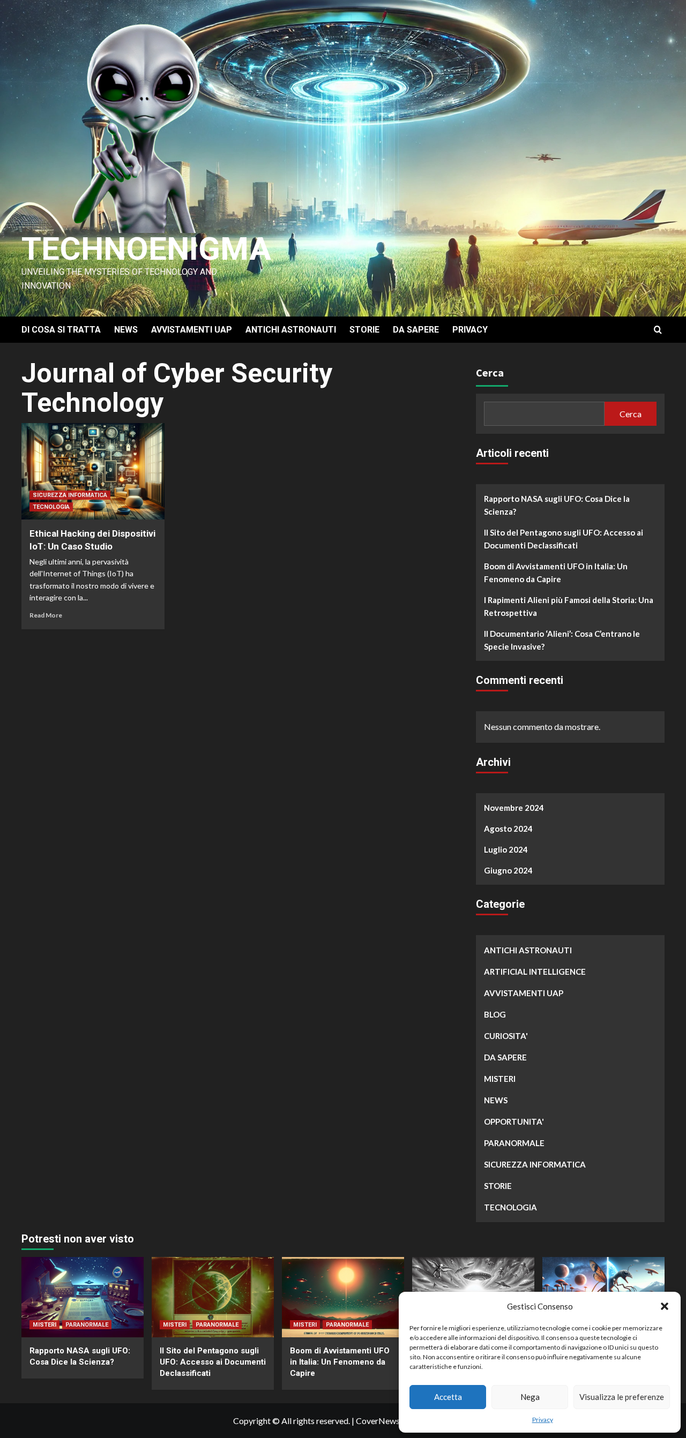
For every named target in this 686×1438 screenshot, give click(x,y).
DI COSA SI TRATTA (61, 330)
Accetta (448, 1397)
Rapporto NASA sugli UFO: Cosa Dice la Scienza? (557, 505)
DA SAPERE (416, 330)
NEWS (126, 330)
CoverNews (378, 1421)
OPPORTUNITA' (514, 1121)
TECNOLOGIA (51, 506)
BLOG (495, 1014)
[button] (664, 1306)
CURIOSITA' (506, 1036)
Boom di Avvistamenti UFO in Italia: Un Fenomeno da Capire (556, 572)
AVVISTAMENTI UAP (191, 330)
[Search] (658, 330)
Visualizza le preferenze (621, 1397)
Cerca (490, 372)
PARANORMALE (514, 1143)
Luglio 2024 (506, 849)
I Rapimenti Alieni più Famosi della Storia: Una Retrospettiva (568, 606)
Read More (45, 615)
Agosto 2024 (508, 828)
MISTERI (500, 1078)
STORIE (364, 330)
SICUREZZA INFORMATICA (70, 495)
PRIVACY (470, 330)
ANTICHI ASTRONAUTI (290, 330)
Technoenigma (146, 249)
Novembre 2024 (514, 807)
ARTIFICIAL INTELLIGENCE (535, 971)
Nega (530, 1397)
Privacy (542, 1420)
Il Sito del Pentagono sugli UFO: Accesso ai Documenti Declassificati (563, 539)
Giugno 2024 (508, 870)
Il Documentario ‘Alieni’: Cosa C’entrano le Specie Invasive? (562, 640)
